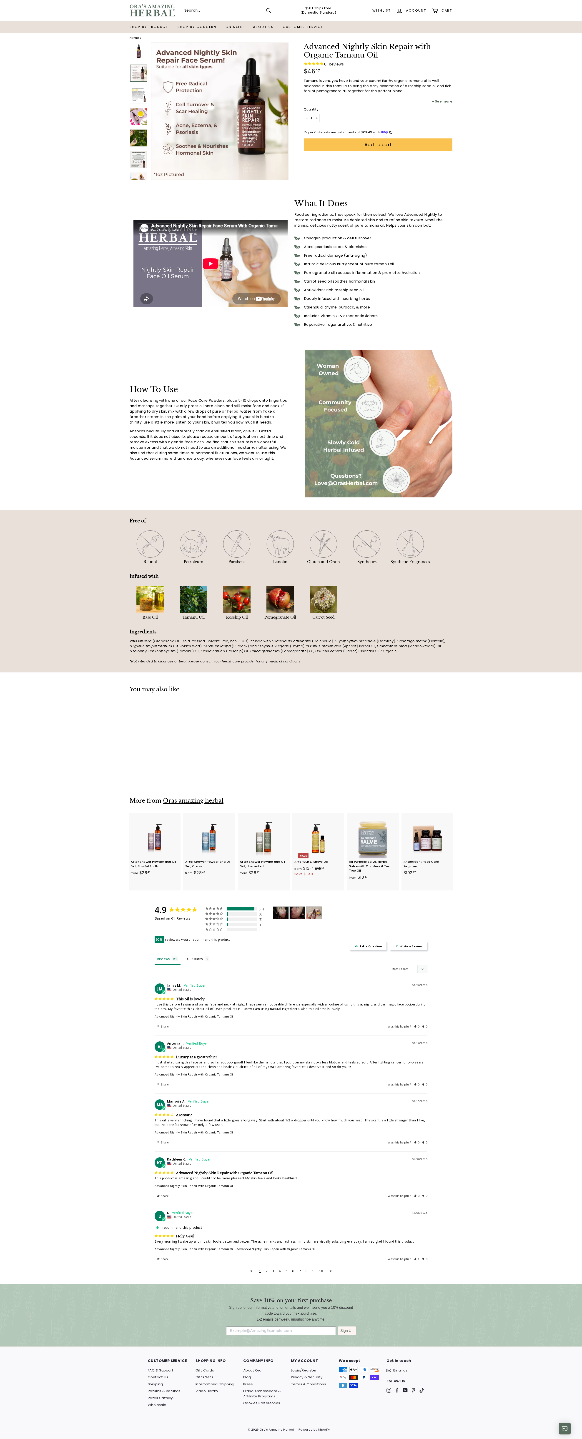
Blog (247, 1377)
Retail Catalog (161, 1398)
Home (134, 38)
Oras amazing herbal (193, 800)
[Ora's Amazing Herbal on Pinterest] (413, 1390)
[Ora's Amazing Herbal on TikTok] (421, 1390)
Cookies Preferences (261, 1403)
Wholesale (157, 1404)
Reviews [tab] (163, 959)
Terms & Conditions (308, 1384)
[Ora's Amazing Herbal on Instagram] (388, 1390)
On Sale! (235, 27)
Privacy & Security (306, 1377)
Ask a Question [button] (370, 946)
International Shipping (215, 1384)
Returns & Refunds (164, 1391)
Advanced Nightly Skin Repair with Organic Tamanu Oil (194, 1016)
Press (248, 1384)
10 (321, 1271)
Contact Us (158, 1377)
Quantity (311, 109)
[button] (417, 1026)
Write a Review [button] (411, 946)
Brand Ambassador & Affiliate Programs (262, 1394)
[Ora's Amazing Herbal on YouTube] (405, 1390)
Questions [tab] (195, 959)
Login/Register (304, 1370)
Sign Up (347, 1331)
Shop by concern (197, 27)
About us (263, 27)
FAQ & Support (160, 1370)
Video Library (207, 1391)
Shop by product (149, 27)
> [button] (331, 1271)
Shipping (155, 1384)
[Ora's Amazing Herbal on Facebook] (397, 1390)
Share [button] (164, 1026)
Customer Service (303, 27)
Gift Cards (205, 1370)
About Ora (252, 1370)
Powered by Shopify (314, 1429)
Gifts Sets (204, 1377)
